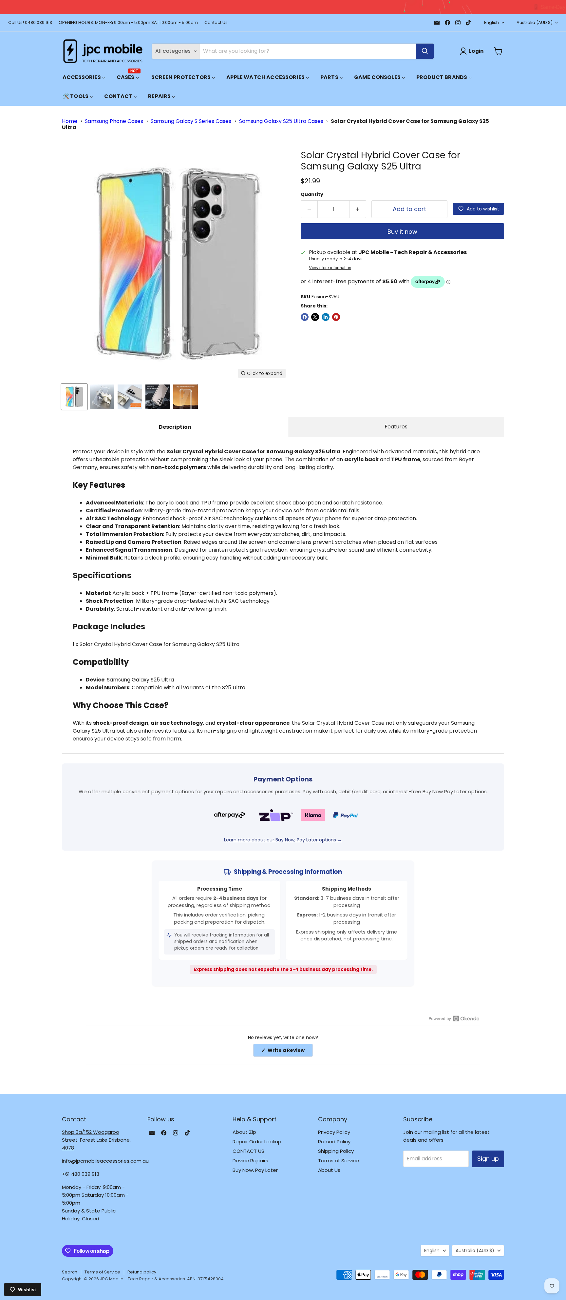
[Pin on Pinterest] (336, 317)
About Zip (244, 1132)
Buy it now (402, 231)
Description (175, 427)
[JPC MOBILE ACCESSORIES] (103, 51)
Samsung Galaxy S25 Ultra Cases (281, 121)
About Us (329, 1170)
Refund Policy (334, 1141)
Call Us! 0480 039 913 (30, 22)
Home (69, 121)
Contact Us (216, 22)
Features (396, 426)
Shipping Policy (336, 1151)
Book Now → (398, 7)
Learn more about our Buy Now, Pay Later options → (283, 840)
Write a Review (290, 1052)
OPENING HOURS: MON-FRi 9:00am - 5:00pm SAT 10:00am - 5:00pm (128, 22)
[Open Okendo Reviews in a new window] (454, 1018)
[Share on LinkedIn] (326, 317)
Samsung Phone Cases (114, 121)
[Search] (425, 51)
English (491, 22)
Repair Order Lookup (257, 1141)
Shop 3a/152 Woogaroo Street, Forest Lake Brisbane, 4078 (96, 1140)
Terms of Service (338, 1160)
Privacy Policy (334, 1132)
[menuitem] (84, 77)
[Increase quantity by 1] (357, 209)
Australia (535, 22)
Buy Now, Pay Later (255, 1170)
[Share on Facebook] (305, 317)
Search (69, 1272)
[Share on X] (315, 317)
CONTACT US (248, 1151)
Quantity (312, 194)
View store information (330, 268)
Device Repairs (250, 1160)
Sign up (488, 1158)
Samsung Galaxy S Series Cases (191, 121)
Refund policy (141, 1272)
